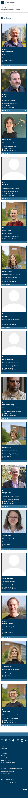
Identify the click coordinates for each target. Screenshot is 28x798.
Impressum (4, 748)
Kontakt (3, 755)
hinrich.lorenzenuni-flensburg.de (12, 58)
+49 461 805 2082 (8, 632)
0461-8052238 (7, 544)
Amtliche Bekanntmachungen (8, 762)
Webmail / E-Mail (5, 758)
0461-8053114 (7, 675)
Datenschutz (4, 751)
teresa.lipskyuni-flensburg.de (11, 542)
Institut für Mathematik (10, 10)
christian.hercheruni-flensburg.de (12, 366)
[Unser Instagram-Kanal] (9, 740)
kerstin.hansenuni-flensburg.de (12, 277)
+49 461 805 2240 (8, 60)
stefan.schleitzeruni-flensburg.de (12, 584)
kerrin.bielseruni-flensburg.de (11, 146)
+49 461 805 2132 (8, 501)
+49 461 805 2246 (8, 413)
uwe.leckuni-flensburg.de (10, 103)
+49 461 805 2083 (8, 148)
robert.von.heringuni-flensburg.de (12, 411)
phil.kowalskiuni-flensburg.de (11, 454)
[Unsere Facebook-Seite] (6, 740)
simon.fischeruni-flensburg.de (11, 236)
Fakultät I (3, 7)
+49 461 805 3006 (8, 587)
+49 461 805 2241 (8, 193)
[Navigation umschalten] (24, 3)
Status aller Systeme (6, 760)
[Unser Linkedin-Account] (18, 740)
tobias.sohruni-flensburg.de (11, 718)
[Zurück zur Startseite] (8, 3)
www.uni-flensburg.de (10, 782)
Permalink (6, 734)
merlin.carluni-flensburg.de (11, 191)
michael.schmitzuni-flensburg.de (12, 630)
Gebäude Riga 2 (8, 415)
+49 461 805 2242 (8, 280)
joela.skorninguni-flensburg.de (12, 673)
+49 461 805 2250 (8, 105)
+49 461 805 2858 (8, 720)
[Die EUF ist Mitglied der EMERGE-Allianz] (26, 740)
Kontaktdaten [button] (6, 65)
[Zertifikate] (22, 740)
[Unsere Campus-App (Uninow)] (13, 740)
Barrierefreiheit (4, 753)
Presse (2, 746)
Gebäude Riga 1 (8, 62)
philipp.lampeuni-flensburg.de (11, 499)
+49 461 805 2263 (8, 368)
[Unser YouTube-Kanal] (2, 740)
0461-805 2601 (7, 456)
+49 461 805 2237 (8, 323)
